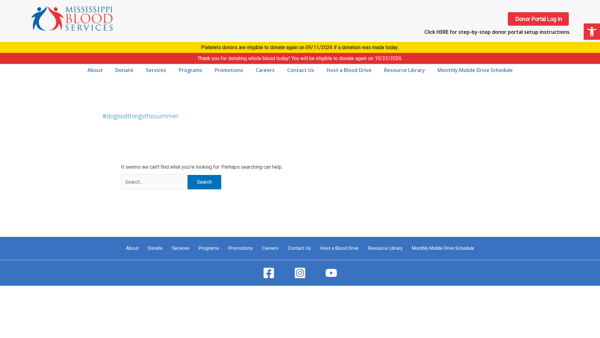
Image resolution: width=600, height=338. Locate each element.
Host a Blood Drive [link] (339, 248)
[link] (592, 31)
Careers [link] (270, 248)
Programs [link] (209, 248)
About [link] (132, 248)
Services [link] (180, 248)
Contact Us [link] (299, 248)
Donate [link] (155, 248)
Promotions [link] (240, 248)
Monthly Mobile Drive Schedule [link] (443, 248)
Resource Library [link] (385, 248)
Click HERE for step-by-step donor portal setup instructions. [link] (497, 31)
